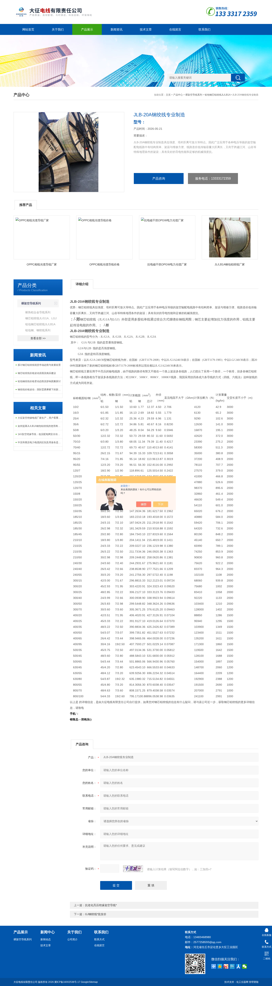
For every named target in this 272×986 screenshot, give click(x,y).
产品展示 (87, 29)
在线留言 (175, 29)
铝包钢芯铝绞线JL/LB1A (217, 94)
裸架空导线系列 (193, 94)
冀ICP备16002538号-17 (67, 982)
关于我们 (58, 29)
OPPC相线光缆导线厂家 (42, 264)
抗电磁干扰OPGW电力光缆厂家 (167, 264)
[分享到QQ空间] (219, 966)
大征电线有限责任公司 (25, 982)
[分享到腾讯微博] (232, 966)
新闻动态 (45, 939)
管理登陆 (253, 982)
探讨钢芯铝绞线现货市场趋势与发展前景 (39, 365)
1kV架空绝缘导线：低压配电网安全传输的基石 (40, 434)
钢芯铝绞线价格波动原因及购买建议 (37, 373)
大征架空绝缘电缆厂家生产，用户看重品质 (40, 417)
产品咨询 (158, 178)
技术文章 (146, 29)
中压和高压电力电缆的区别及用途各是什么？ (40, 442)
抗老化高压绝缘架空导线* (101, 905)
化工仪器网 (242, 982)
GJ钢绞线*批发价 (95, 914)
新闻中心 (47, 932)
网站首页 (28, 29)
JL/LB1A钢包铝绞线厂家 (230, 264)
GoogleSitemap (89, 982)
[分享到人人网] (238, 966)
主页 (168, 94)
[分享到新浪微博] (226, 966)
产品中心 (178, 94)
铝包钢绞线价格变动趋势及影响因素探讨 (39, 381)
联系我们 (204, 29)
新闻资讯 (116, 29)
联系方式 (99, 939)
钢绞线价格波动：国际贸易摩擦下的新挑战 (40, 389)
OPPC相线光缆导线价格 (104, 264)
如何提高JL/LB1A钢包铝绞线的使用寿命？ (40, 426)
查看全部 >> (38, 338)
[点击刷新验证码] (133, 868)
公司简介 (72, 939)
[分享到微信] (244, 966)
